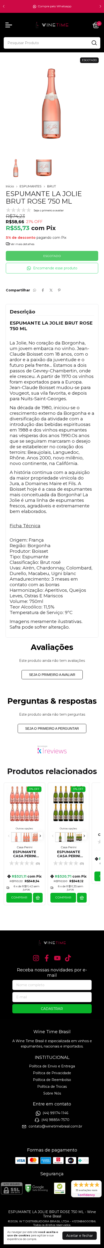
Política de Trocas (52, 1086)
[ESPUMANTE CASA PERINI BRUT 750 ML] (60, 837)
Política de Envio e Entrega (52, 1066)
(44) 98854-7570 (55, 1120)
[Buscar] (94, 42)
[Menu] (10, 25)
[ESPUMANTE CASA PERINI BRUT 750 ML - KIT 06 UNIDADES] (80, 837)
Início (10, 186)
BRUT (51, 186)
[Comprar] (38, 898)
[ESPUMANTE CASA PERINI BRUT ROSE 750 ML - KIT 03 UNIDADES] (26, 837)
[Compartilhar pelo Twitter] (51, 290)
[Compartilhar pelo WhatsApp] (34, 290)
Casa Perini (24, 847)
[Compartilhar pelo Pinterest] (59, 290)
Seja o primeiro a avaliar (52, 675)
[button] (52, 268)
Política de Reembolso (52, 1080)
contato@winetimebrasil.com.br (55, 1126)
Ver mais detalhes (22, 244)
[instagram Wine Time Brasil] (36, 958)
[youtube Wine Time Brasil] (57, 958)
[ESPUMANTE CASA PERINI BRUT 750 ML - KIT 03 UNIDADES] (70, 837)
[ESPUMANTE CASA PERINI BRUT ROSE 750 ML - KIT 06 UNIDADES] (36, 837)
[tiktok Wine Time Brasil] (68, 958)
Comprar (19, 897)
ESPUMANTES (31, 186)
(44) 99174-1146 (55, 1113)
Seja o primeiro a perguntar (52, 728)
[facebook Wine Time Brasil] (46, 958)
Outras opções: (24, 828)
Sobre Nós (52, 1093)
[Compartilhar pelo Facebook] (42, 290)
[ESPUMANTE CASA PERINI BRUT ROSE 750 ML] (16, 837)
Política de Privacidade (52, 1073)
